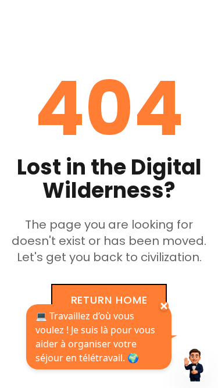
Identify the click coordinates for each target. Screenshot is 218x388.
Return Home (109, 300)
